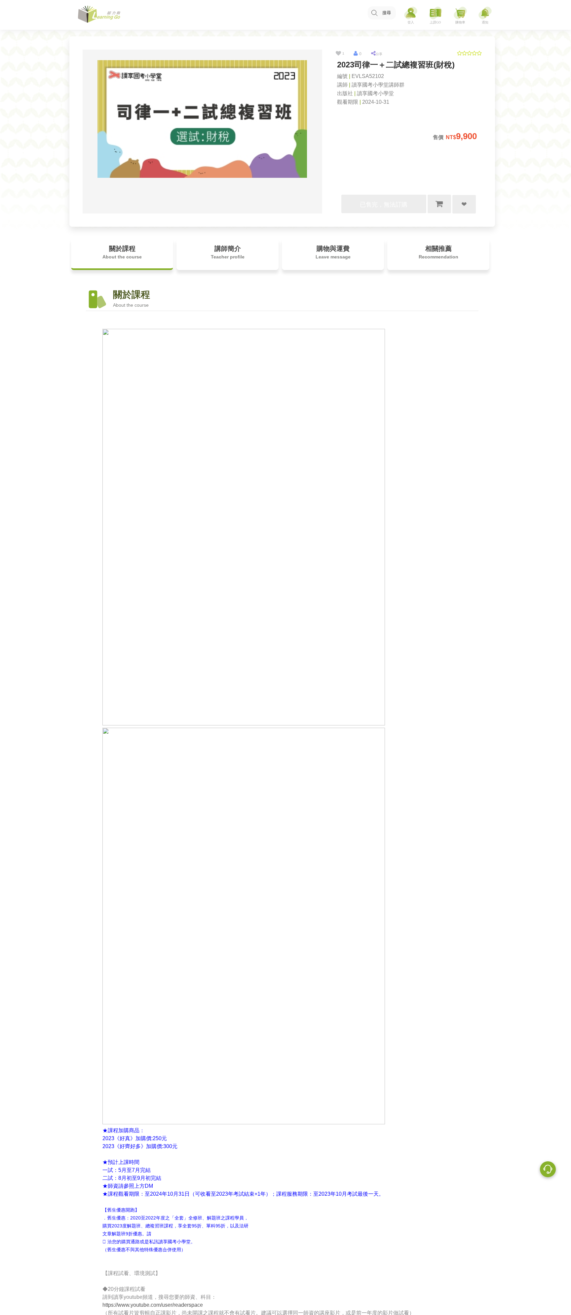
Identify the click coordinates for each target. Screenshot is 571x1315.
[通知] (485, 15)
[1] (338, 53)
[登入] (411, 15)
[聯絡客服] (548, 1170)
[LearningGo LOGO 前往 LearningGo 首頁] (99, 15)
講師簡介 (228, 252)
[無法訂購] (439, 204)
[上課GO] (435, 15)
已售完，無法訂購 (383, 205)
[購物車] (460, 15)
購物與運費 (333, 252)
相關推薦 (438, 252)
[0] (355, 53)
